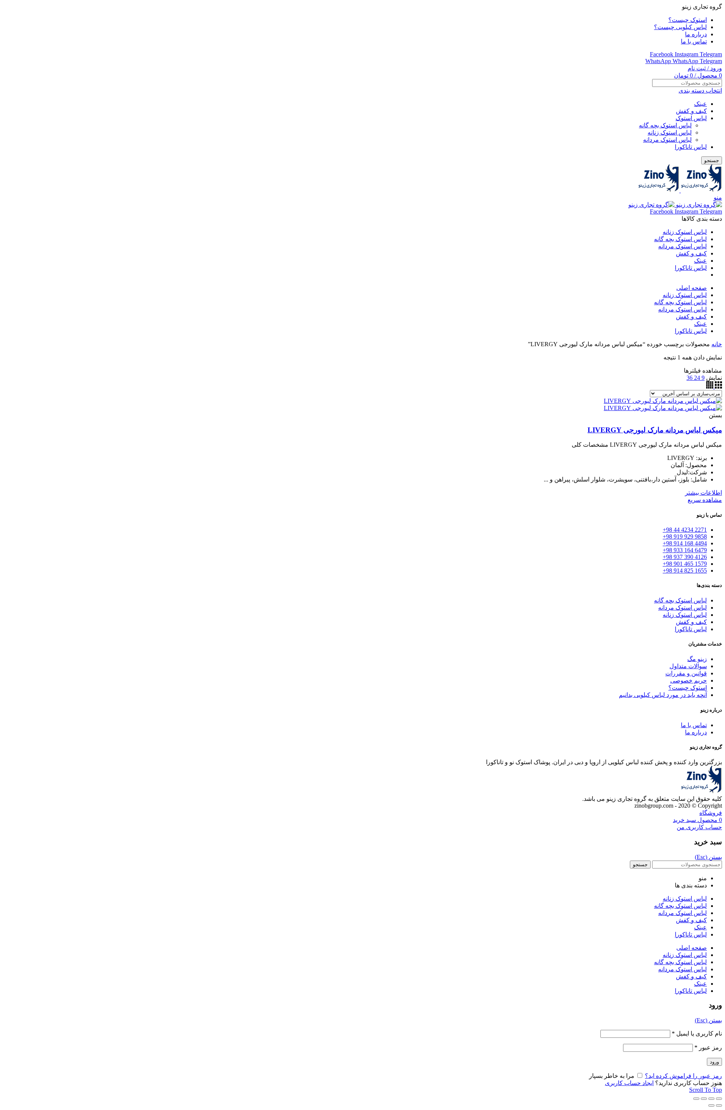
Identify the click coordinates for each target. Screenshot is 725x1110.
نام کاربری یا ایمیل (697, 1033)
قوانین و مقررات (686, 673)
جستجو (711, 160)
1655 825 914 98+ (685, 570)
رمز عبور (708, 1047)
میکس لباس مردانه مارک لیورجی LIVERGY (655, 430)
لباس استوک (691, 118)
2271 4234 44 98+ (685, 529)
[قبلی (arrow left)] (719, 1105)
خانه (716, 344)
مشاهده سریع (705, 500)
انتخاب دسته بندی (700, 90)
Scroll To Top (705, 1090)
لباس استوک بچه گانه (665, 125)
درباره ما (696, 732)
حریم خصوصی (688, 680)
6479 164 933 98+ (685, 550)
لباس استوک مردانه (667, 139)
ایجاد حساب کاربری (629, 1083)
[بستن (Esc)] (719, 1099)
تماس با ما (694, 725)
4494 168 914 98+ (685, 543)
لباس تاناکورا (691, 147)
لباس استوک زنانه (670, 132)
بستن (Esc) (708, 857)
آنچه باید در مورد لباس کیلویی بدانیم (663, 695)
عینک (700, 104)
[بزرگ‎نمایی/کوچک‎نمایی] (696, 1099)
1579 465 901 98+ (685, 563)
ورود (714, 1062)
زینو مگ (697, 659)
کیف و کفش (691, 111)
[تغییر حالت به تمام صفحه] (704, 1099)
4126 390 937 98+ (685, 557)
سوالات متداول (688, 666)
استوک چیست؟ (687, 687)
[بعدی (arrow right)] (711, 1105)
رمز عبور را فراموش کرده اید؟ (683, 1076)
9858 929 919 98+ (685, 536)
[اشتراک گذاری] (711, 1099)
